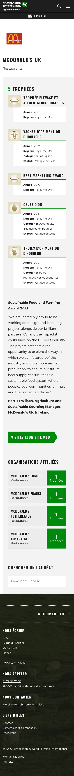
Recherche (10, 733)
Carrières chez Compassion (20, 728)
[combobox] (37, 581)
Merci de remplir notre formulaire (23, 704)
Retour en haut (52, 613)
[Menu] (67, 6)
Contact (8, 723)
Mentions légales (13, 756)
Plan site (8, 761)
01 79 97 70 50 (12, 681)
